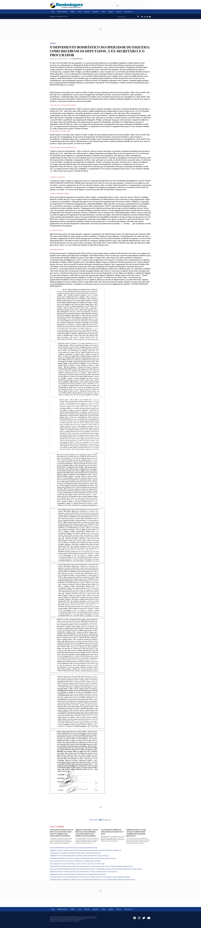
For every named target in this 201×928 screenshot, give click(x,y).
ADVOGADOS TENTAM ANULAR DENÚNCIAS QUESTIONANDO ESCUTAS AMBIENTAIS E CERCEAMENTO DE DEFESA (61, 833)
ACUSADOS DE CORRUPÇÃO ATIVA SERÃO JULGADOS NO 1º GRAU (112, 832)
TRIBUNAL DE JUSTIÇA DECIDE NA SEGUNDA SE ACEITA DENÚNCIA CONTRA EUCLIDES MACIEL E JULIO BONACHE (83, 871)
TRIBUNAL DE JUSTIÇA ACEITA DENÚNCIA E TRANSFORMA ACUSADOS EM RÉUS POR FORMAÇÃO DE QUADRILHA (86, 833)
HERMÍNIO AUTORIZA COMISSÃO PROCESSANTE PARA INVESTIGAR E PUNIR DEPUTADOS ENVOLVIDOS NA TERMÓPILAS (85, 850)
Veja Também (57, 826)
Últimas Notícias (62, 11)
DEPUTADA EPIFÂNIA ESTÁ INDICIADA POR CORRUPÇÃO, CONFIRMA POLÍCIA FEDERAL (75, 861)
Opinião (110, 11)
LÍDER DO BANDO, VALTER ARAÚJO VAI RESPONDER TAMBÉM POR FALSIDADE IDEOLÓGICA (136, 833)
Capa (52, 11)
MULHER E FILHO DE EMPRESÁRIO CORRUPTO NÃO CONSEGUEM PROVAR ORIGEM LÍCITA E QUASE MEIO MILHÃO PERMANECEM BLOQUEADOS (92, 879)
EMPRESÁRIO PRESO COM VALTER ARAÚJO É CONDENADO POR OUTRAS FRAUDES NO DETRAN (77, 874)
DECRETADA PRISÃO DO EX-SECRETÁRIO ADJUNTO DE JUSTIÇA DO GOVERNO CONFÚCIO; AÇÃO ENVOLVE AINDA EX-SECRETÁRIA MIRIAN (90, 877)
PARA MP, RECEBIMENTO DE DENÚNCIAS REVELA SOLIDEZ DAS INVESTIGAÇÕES (73, 847)
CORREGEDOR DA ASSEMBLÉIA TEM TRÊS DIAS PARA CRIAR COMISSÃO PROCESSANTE (75, 853)
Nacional (86, 11)
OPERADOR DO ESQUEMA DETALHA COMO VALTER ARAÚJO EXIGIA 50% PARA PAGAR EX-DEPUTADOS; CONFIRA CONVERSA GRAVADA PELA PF (91, 866)
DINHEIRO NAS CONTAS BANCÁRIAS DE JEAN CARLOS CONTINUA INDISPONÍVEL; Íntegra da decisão (79, 855)
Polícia (103, 11)
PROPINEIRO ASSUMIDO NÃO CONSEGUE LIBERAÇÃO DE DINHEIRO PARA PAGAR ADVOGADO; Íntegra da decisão (83, 858)
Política (72, 11)
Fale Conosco (128, 11)
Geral (79, 11)
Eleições (118, 11)
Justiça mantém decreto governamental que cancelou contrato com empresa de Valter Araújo (77, 863)
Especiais (95, 11)
